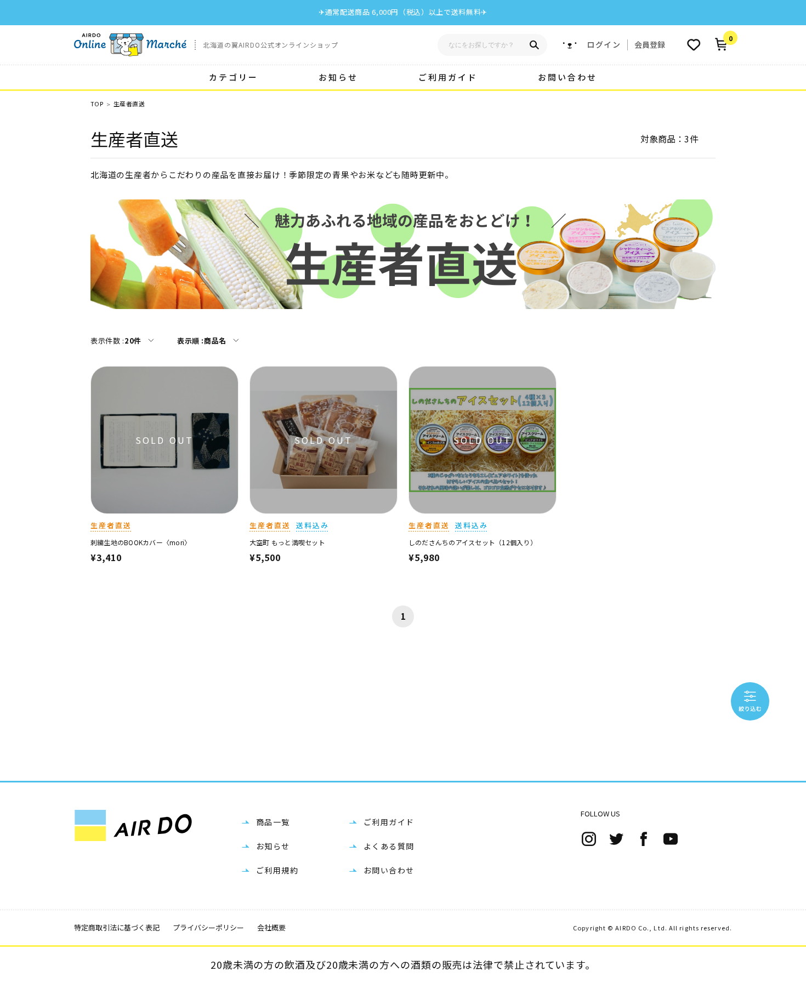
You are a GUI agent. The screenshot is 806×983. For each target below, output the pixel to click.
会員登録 (649, 44)
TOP (96, 103)
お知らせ (338, 77)
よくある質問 (389, 846)
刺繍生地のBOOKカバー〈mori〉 (140, 542)
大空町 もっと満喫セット (287, 542)
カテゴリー (233, 77)
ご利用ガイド (448, 77)
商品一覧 (273, 821)
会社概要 (271, 927)
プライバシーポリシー (208, 927)
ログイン (604, 44)
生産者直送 (129, 103)
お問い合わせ (567, 77)
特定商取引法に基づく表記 (117, 927)
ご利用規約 (277, 870)
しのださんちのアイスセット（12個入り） (472, 542)
